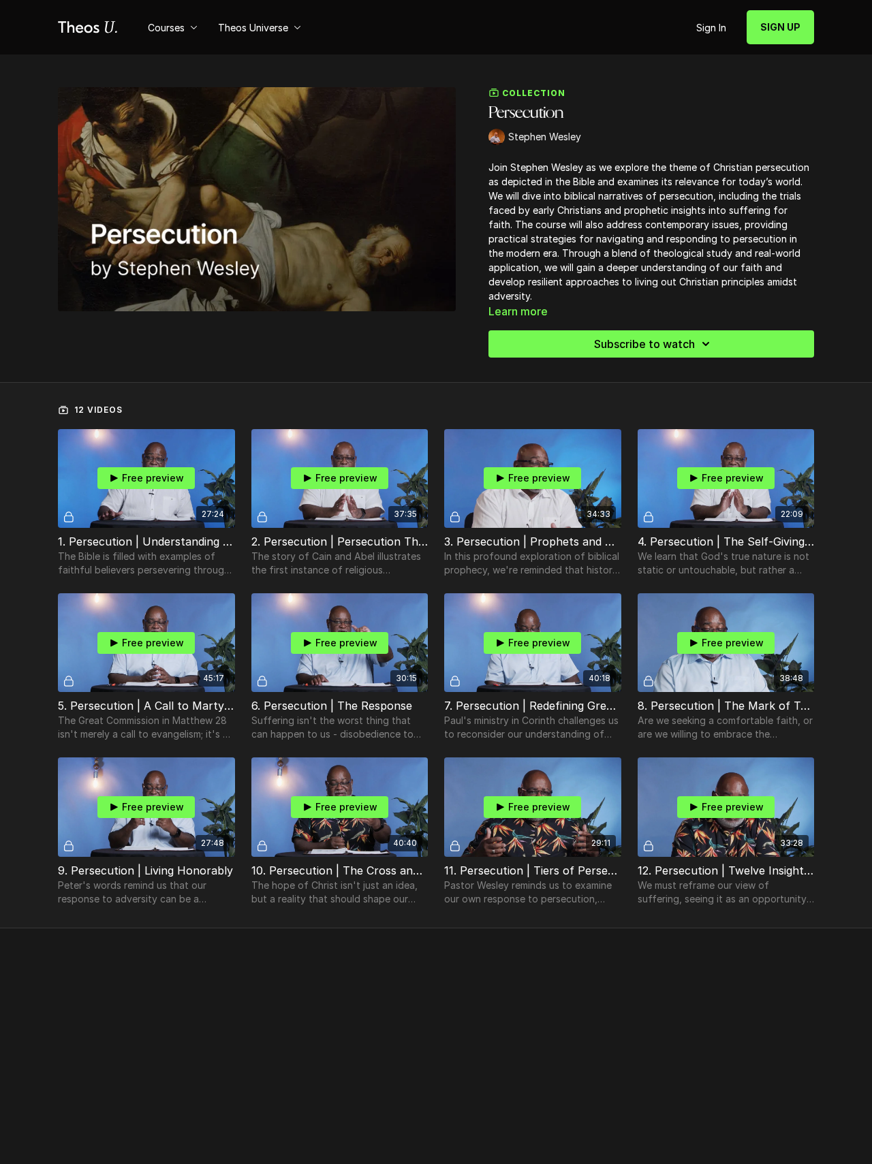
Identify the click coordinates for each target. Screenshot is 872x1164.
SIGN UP (780, 27)
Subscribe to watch (644, 344)
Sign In (711, 27)
